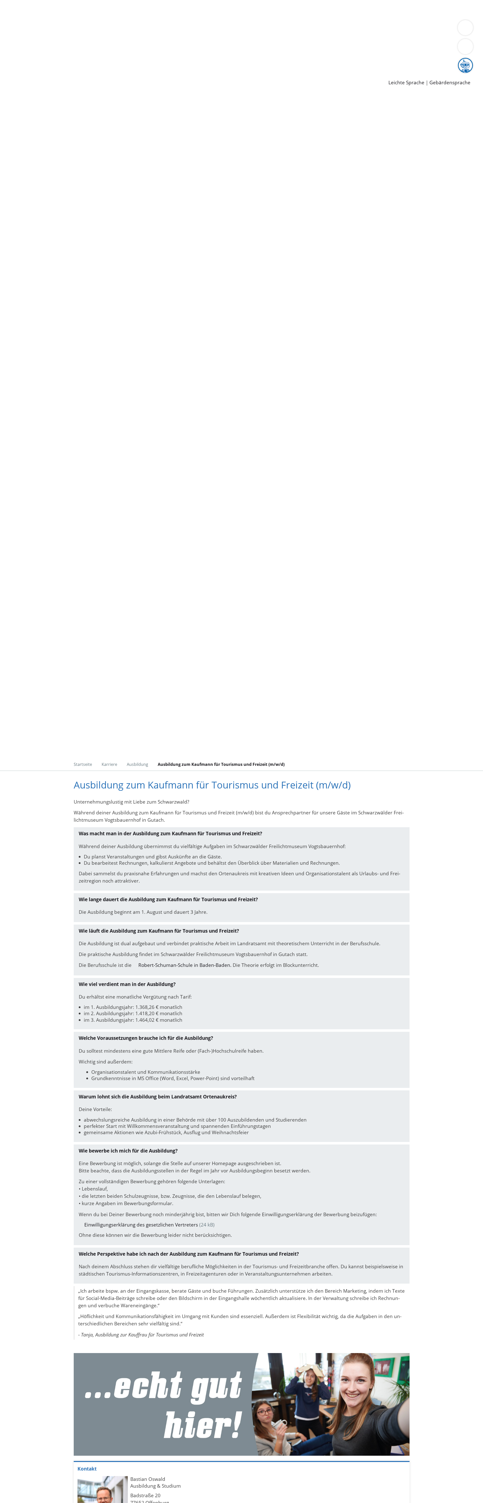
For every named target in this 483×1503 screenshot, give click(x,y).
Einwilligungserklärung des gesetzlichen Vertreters (141, 1224)
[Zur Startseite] (53, 135)
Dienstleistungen (19, 3)
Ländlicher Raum (202, 29)
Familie (120, 9)
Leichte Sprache (406, 83)
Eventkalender (68, 61)
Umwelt (294, 9)
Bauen (21, 9)
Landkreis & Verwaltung (27, 23)
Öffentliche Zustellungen (87, 74)
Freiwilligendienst (177, 61)
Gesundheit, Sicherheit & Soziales (92, 29)
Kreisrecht (92, 48)
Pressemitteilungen (36, 74)
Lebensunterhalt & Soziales (60, 9)
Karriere (9, 55)
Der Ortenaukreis (33, 29)
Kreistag (9, 42)
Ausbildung (98, 61)
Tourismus (263, 29)
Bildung (139, 29)
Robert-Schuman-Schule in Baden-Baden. (184, 965)
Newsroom (12, 68)
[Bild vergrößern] (242, 1404)
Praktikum (144, 61)
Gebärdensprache (449, 83)
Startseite (83, 764)
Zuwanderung (165, 29)
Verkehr (101, 9)
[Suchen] (465, 46)
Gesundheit (271, 9)
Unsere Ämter (16, 16)
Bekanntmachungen (299, 29)
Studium (122, 61)
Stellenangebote (32, 61)
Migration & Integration (155, 9)
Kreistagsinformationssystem (46, 48)
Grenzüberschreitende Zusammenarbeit (60, 35)
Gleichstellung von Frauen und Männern (369, 29)
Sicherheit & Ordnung (207, 9)
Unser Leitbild (214, 61)
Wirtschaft (245, 9)
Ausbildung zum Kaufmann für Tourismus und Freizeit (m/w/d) (221, 764)
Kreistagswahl (121, 48)
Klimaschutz (236, 29)
